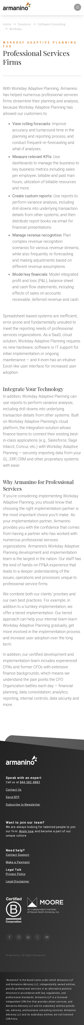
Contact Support (17, 854)
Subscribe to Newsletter (23, 804)
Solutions (24, 24)
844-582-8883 (30, 782)
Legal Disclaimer (17, 881)
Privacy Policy (16, 874)
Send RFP (13, 797)
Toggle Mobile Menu (77, 7)
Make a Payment (18, 862)
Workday (16, 29)
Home (7, 24)
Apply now (26, 831)
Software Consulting (51, 24)
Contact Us (13, 789)
